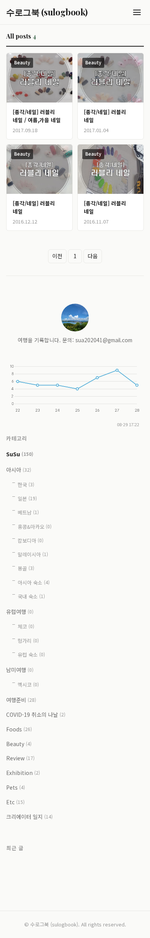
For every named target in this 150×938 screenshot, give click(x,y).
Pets (15, 787)
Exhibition (23, 773)
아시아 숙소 (34, 582)
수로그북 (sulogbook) (47, 12)
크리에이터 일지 (29, 816)
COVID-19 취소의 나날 (35, 714)
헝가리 (28, 640)
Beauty (22, 62)
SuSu (19, 454)
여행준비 (21, 700)
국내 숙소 (31, 596)
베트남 (28, 512)
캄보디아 (30, 540)
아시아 (18, 470)
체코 (26, 626)
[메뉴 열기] (137, 12)
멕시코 (28, 684)
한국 (26, 484)
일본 (27, 498)
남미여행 (19, 670)
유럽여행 (19, 611)
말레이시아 (33, 554)
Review (20, 758)
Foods (19, 729)
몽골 (26, 568)
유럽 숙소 (31, 654)
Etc (15, 802)
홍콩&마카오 (35, 526)
